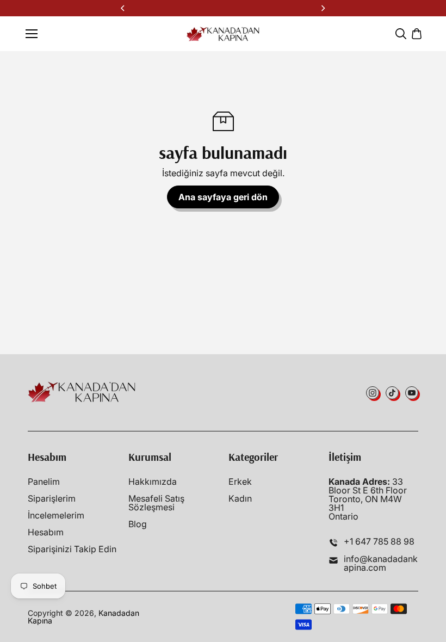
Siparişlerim (52, 498)
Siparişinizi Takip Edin (72, 549)
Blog (137, 524)
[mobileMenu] (32, 34)
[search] (400, 33)
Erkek (240, 481)
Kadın (240, 498)
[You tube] (411, 392)
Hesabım (46, 532)
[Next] (322, 8)
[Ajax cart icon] (416, 34)
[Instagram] (372, 392)
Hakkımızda (152, 481)
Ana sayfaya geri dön (223, 197)
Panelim (44, 481)
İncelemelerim (56, 515)
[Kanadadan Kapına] (223, 34)
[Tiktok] (392, 392)
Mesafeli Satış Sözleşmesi (156, 502)
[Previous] (123, 8)
